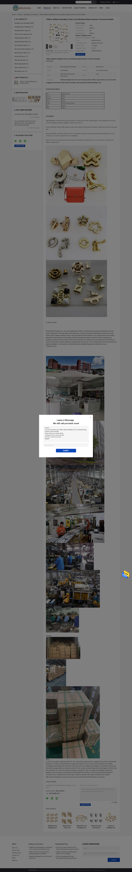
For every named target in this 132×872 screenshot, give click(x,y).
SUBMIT (66, 450)
